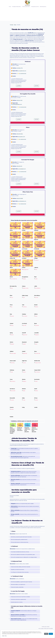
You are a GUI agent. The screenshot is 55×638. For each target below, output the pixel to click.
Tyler (23, 304)
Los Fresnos (24, 248)
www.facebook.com (22, 201)
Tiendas (11, 24)
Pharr (35, 276)
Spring (11, 332)
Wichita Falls (37, 360)
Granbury (24, 314)
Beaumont (24, 342)
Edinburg (36, 230)
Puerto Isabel (13, 360)
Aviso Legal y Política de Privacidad (45, 628)
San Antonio (36, 379)
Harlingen (12, 248)
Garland (11, 323)
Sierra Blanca (37, 295)
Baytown (36, 239)
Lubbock (36, 267)
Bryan (35, 323)
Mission (23, 379)
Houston (12, 407)
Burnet (11, 276)
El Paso (35, 398)
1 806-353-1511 (19, 166)
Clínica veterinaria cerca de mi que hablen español (12, 430)
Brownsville (12, 398)
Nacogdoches (25, 276)
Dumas (23, 370)
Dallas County (25, 295)
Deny (6, 635)
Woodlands (36, 248)
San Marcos (12, 388)
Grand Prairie (12, 239)
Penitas (23, 267)
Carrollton (24, 258)
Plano (11, 295)
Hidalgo (36, 258)
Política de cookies (45, 626)
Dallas (23, 398)
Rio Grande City (13, 286)
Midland (11, 351)
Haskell (23, 351)
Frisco (11, 304)
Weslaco (24, 388)
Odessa (23, 286)
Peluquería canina (35, 6)
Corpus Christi (37, 370)
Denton (11, 342)
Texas (15, 24)
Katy (11, 314)
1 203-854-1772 (19, 68)
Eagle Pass (24, 360)
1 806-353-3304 (19, 133)
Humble (23, 230)
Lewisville (36, 332)
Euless (11, 230)
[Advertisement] (27, 14)
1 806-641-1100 (19, 100)
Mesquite (36, 342)
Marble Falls (12, 258)
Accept (3, 635)
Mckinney (12, 370)
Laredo (35, 407)
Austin (35, 388)
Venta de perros (43, 6)
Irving (23, 407)
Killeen (11, 267)
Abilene (36, 314)
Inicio (10, 6)
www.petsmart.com (22, 70)
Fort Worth (24, 323)
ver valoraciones (22, 73)
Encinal (35, 304)
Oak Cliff (24, 332)
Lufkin (35, 286)
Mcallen (11, 416)
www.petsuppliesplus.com (16, 104)
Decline (46, 633)
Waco (35, 351)
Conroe (23, 239)
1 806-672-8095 (19, 198)
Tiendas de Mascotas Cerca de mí (19, 429)
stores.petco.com (21, 136)
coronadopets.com (22, 168)
